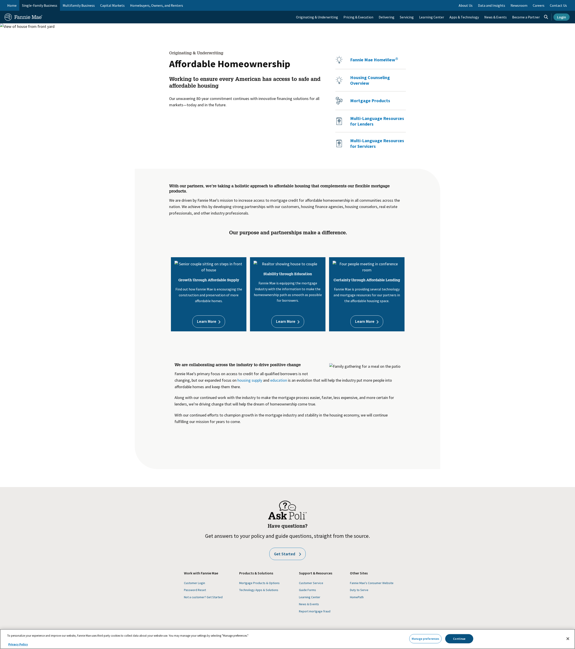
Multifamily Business (79, 5)
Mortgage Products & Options (259, 583)
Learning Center (309, 597)
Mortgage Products (370, 100)
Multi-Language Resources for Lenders (377, 121)
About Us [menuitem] (466, 5)
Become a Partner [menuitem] (526, 17)
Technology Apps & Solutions (258, 590)
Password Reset (195, 590)
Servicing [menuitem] (407, 17)
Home (12, 5)
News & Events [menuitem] (495, 17)
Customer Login (194, 583)
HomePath (357, 597)
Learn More (206, 321)
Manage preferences (425, 638)
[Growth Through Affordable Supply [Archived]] (262, 380)
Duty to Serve (359, 590)
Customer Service (311, 583)
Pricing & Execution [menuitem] (358, 17)
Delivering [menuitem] (386, 17)
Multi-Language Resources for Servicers (377, 143)
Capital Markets (112, 5)
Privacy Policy (18, 644)
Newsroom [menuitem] (519, 5)
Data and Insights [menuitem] (491, 5)
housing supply (249, 380)
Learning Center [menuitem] (431, 17)
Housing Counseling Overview (370, 80)
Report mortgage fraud (314, 611)
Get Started (284, 553)
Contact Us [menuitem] (558, 5)
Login (561, 17)
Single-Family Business (39, 5)
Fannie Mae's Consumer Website (372, 583)
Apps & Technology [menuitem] (464, 17)
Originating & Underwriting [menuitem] (317, 17)
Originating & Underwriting (176, 27)
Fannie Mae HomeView (374, 59)
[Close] (568, 639)
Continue (459, 638)
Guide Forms (307, 590)
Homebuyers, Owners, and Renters (156, 5)
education (278, 380)
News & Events (309, 604)
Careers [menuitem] (538, 5)
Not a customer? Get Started (203, 597)
